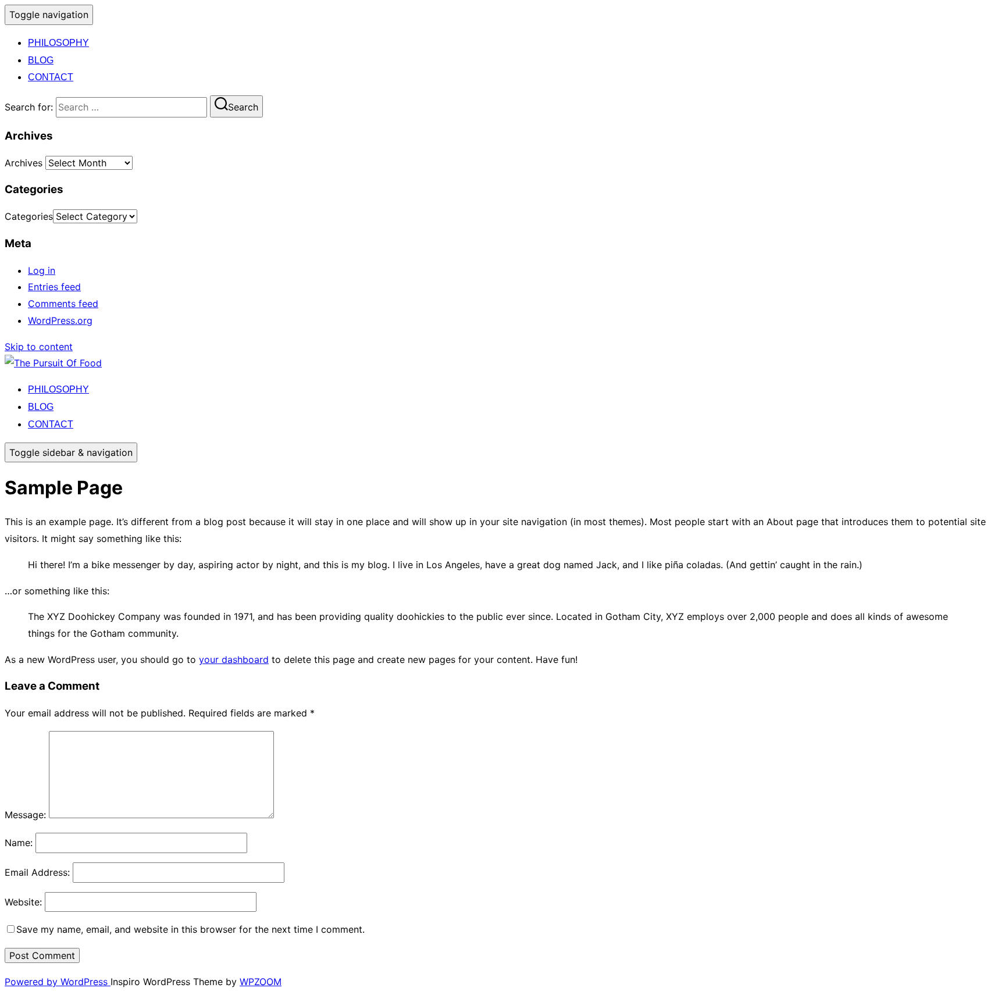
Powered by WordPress (58, 981)
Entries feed (54, 287)
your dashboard (234, 659)
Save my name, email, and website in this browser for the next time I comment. (190, 929)
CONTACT (50, 77)
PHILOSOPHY (58, 43)
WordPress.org (60, 320)
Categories (29, 216)
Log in (41, 270)
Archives (23, 163)
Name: (19, 842)
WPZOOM (260, 981)
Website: (23, 902)
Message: (25, 815)
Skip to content (39, 346)
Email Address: (37, 872)
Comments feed (63, 303)
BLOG (41, 60)
